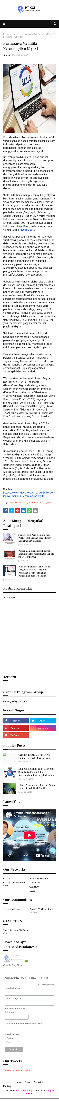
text (10, 1042)
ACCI (32, 890)
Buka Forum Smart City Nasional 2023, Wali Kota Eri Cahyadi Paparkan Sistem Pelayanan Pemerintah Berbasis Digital (34, 571)
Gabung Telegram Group (15, 701)
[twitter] (43, 720)
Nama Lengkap (13, 998)
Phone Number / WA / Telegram (16, 1010)
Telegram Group (11, 908)
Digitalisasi (15, 502)
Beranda (7, 34)
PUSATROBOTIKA (39, 878)
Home (18, 1082)
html (10, 1038)
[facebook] (16, 720)
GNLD (24, 502)
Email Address (13, 988)
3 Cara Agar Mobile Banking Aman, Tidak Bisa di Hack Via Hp (36, 786)
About (27, 1082)
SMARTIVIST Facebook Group (41, 910)
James (6, 55)
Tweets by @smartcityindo (17, 1070)
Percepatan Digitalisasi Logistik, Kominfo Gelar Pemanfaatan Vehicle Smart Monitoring (36, 553)
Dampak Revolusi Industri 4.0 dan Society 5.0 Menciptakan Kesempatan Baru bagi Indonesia (36, 772)
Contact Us (39, 1082)
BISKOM (7, 878)
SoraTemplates (23, 1090)
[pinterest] (16, 728)
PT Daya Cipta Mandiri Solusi (14, 884)
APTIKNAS (35, 882)
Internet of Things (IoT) (24, 34)
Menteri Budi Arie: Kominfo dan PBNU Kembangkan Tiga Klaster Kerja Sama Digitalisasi (34, 537)
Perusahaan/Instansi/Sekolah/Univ (23, 1023)
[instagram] (43, 728)
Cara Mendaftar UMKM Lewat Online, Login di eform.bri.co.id (34, 756)
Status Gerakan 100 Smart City (16, 931)
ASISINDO (34, 886)
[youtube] (16, 735)
